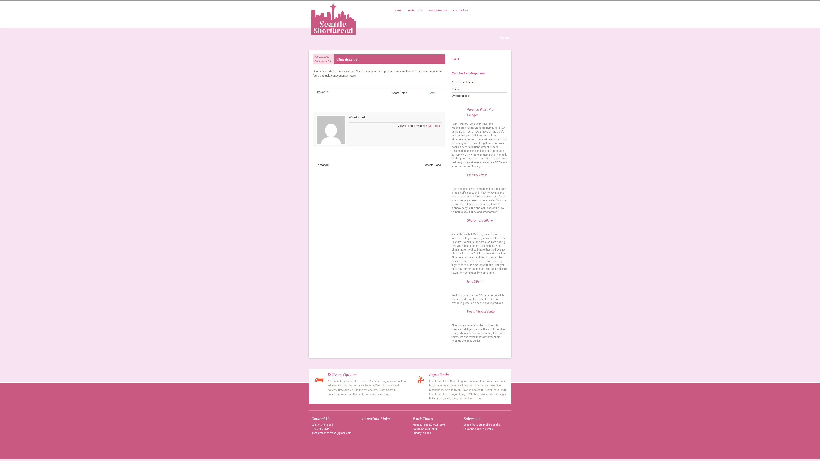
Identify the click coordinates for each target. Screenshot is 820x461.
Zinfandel (323, 164)
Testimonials (438, 10)
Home (398, 10)
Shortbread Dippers (463, 82)
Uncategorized (460, 96)
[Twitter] (468, 438)
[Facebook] (476, 438)
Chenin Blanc (433, 164)
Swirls (455, 89)
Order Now (415, 10)
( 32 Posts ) (435, 125)
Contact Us (460, 10)
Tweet (431, 93)
